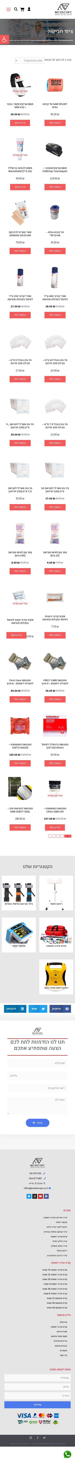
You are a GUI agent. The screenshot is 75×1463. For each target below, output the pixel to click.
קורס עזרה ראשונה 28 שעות (55, 1279)
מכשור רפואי (61, 1222)
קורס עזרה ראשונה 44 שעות (55, 1288)
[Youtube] (40, 1196)
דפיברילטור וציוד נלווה (57, 1227)
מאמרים (63, 1350)
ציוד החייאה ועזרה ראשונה (55, 1217)
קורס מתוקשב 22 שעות (57, 1298)
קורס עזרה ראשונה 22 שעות (55, 1274)
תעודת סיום (62, 1331)
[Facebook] (46, 1196)
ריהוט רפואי (62, 1250)
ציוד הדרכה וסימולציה (57, 1255)
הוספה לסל (55, 123)
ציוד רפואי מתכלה (59, 1246)
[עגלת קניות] (22, 9)
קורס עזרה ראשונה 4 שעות (55, 1284)
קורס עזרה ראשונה (59, 1326)
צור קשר (63, 1355)
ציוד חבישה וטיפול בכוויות (55, 1231)
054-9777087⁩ (35, 1178)
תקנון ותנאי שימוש (59, 1336)
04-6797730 (35, 1173)
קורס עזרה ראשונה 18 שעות (55, 1269)
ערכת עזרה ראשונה (59, 1236)
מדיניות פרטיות (60, 1341)
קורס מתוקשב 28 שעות (57, 1303)
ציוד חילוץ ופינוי (59, 1241)
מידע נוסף (20, 123)
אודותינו (63, 1322)
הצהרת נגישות (61, 1345)
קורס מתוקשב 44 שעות (57, 1307)
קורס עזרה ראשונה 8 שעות (55, 1293)
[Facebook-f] (37, 1438)
